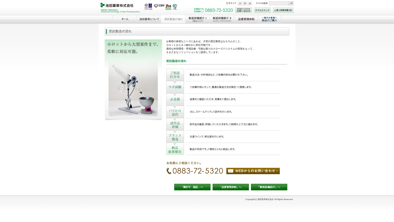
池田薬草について (149, 19)
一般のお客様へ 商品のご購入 (269, 19)
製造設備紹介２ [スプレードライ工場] (222, 19)
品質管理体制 (246, 19)
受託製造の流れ (173, 19)
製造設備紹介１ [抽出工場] (197, 19)
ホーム (125, 19)
